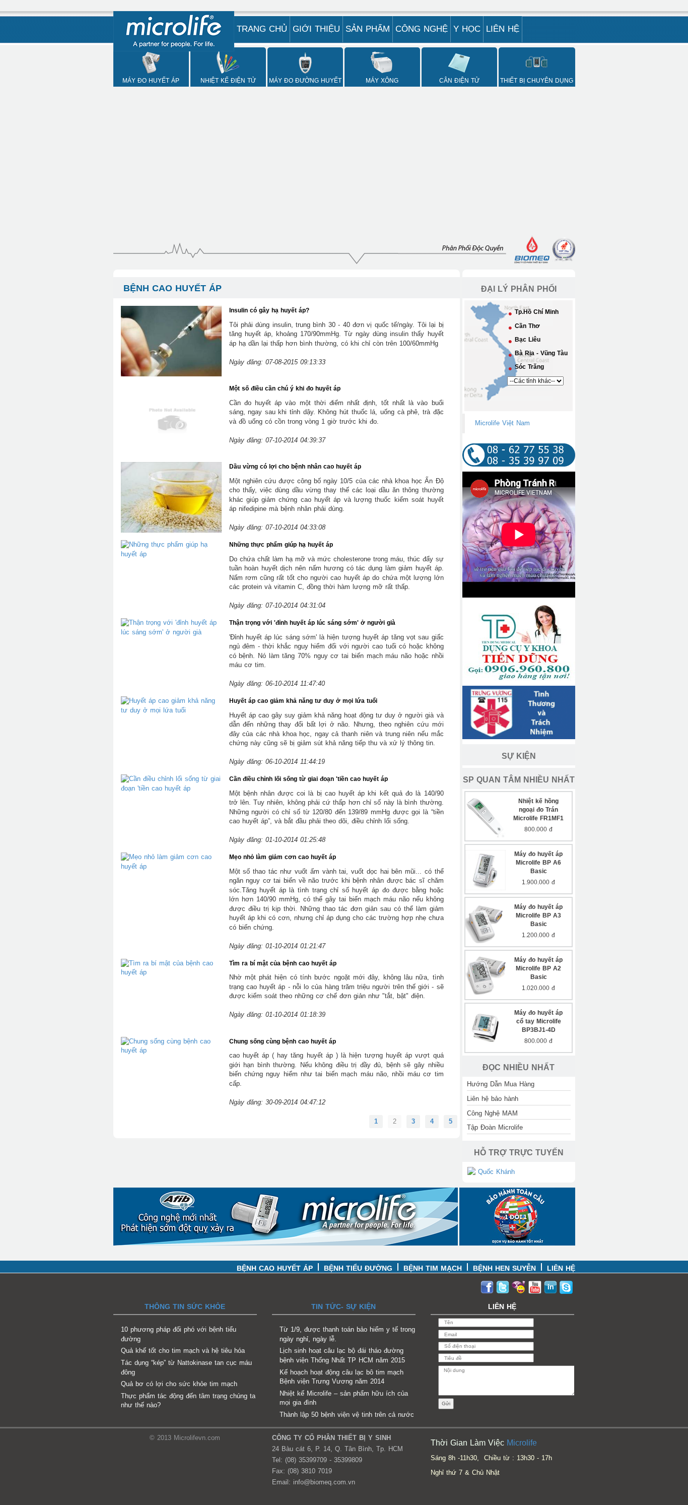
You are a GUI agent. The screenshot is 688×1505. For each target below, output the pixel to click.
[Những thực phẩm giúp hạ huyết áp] (171, 549)
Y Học (466, 29)
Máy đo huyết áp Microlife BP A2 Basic (538, 968)
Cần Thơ (527, 326)
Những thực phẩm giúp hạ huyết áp (281, 544)
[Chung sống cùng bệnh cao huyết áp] (171, 1046)
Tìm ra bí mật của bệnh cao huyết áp (282, 963)
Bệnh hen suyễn (504, 1268)
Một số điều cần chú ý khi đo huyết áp (284, 388)
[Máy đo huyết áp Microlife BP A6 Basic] (485, 869)
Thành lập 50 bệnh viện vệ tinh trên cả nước (347, 1414)
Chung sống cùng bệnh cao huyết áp (282, 1041)
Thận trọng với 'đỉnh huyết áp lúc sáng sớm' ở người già (312, 622)
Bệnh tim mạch (432, 1268)
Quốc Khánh (495, 1171)
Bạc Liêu (527, 339)
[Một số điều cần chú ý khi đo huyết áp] (171, 418)
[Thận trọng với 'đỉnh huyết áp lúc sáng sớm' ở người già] (171, 627)
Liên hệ (502, 29)
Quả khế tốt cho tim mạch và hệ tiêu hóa (183, 1350)
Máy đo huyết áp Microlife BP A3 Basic (538, 915)
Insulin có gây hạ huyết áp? (269, 310)
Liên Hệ (561, 1268)
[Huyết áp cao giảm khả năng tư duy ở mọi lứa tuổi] (171, 705)
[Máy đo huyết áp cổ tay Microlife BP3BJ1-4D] (485, 1028)
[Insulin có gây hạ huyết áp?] (171, 340)
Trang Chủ (262, 29)
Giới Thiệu (316, 29)
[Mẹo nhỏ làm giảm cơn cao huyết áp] (171, 861)
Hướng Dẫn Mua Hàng (500, 1084)
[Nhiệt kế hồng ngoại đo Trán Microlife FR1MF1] (485, 816)
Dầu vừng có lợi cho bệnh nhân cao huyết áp (295, 466)
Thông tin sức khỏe (185, 1306)
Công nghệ (421, 29)
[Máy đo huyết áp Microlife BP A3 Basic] (485, 922)
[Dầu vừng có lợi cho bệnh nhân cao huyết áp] (171, 496)
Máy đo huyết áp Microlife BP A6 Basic (538, 862)
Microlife (522, 1442)
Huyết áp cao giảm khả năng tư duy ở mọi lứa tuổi (303, 700)
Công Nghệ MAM (492, 1113)
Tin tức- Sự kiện (343, 1306)
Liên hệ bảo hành (492, 1098)
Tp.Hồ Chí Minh (537, 311)
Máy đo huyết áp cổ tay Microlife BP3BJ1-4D (538, 1021)
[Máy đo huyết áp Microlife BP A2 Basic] (485, 975)
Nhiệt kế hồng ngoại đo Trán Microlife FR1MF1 (538, 810)
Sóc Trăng (529, 366)
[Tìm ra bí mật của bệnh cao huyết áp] (171, 967)
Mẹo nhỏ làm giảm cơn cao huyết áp (282, 857)
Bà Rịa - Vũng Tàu (541, 353)
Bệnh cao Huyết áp (275, 1268)
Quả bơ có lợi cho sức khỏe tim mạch (179, 1384)
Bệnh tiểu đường (358, 1268)
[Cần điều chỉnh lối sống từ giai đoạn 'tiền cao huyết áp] (171, 783)
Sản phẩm (368, 29)
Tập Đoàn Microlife (495, 1127)
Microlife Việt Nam (502, 423)
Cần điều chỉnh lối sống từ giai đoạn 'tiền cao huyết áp (308, 778)
